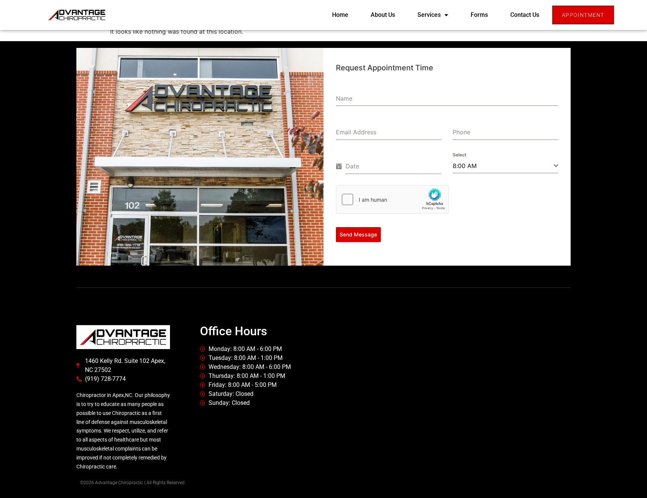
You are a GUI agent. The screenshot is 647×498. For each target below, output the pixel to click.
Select (460, 155)
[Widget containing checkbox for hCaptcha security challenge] (392, 199)
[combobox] (505, 166)
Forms (479, 14)
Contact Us (524, 14)
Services (429, 14)
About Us (383, 14)
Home (340, 14)
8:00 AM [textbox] (465, 165)
